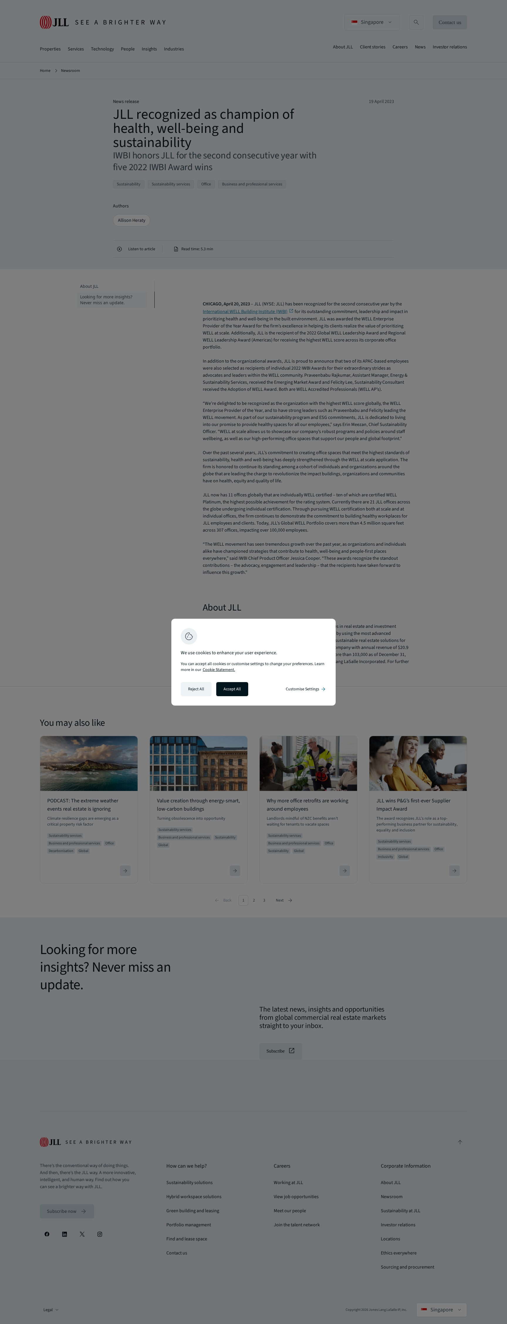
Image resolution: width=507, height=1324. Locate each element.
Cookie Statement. (219, 670)
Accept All (232, 689)
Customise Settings (306, 689)
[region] (253, 662)
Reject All (196, 689)
